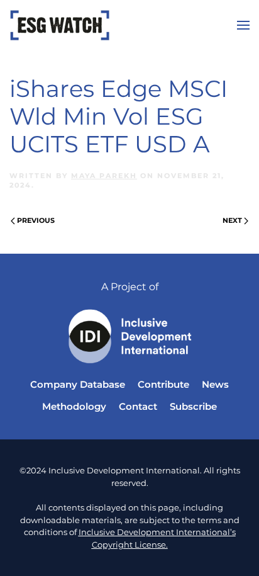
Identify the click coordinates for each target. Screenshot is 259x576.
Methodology (74, 406)
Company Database (77, 384)
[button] (243, 25)
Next (232, 220)
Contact (138, 406)
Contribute (163, 384)
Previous (36, 220)
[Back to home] (59, 25)
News (215, 384)
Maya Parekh (104, 175)
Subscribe (193, 406)
